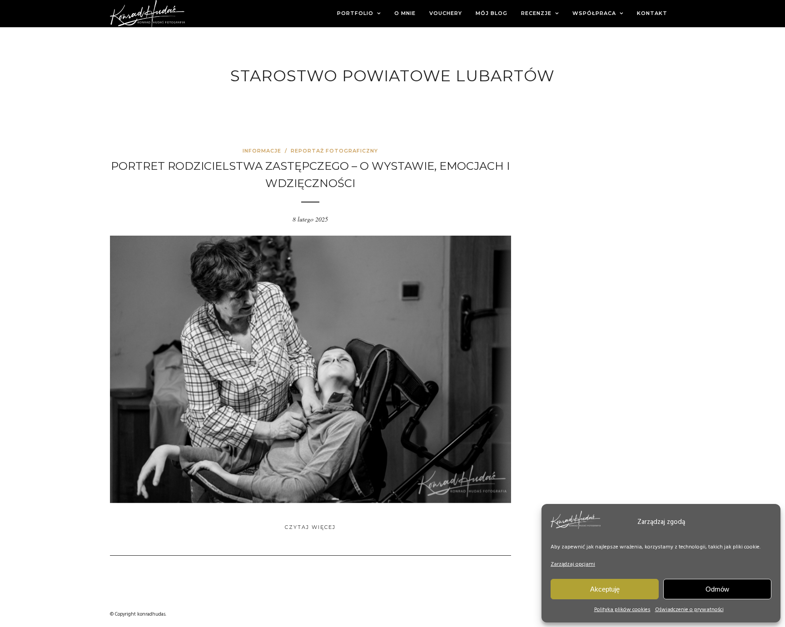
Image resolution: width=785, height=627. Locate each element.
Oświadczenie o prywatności (689, 609)
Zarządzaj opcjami (573, 564)
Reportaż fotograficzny (334, 151)
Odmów (717, 589)
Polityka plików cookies (622, 609)
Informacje (262, 151)
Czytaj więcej (310, 527)
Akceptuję (605, 589)
